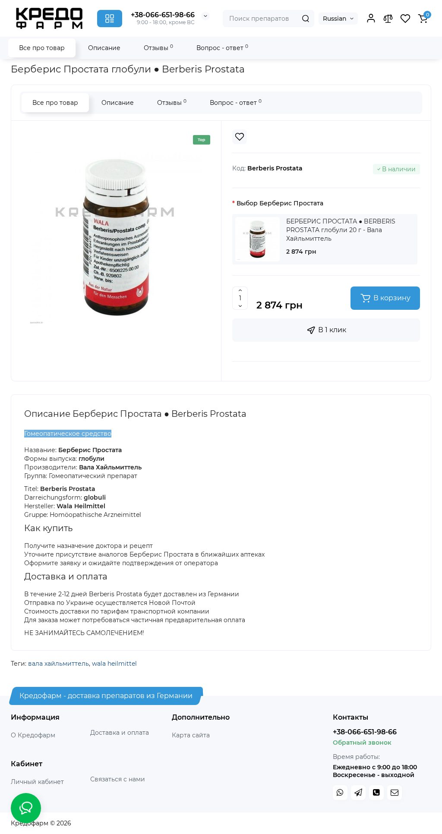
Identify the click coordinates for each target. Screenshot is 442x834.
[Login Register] (370, 18)
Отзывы (158, 48)
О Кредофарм (33, 735)
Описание (104, 48)
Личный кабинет (37, 782)
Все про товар (42, 48)
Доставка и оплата (119, 732)
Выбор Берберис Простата (280, 203)
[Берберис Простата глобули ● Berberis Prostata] (116, 237)
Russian (335, 18)
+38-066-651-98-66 (163, 15)
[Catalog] (109, 18)
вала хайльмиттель (58, 663)
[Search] (306, 18)
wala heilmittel (114, 663)
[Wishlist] (239, 136)
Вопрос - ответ (222, 48)
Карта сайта (191, 735)
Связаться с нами (117, 779)
